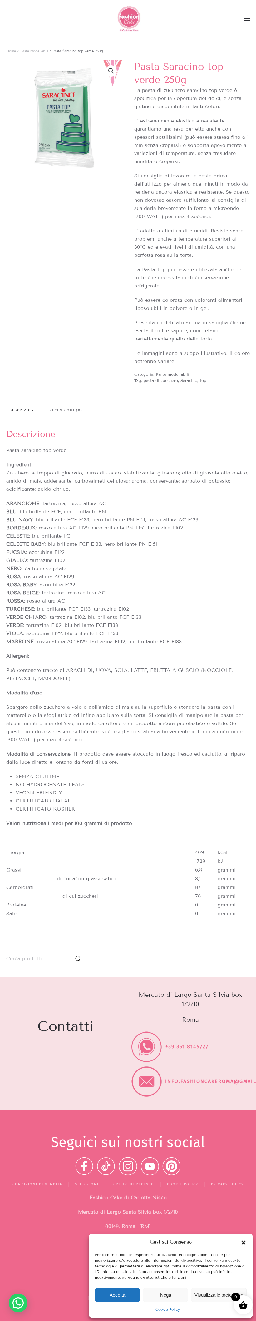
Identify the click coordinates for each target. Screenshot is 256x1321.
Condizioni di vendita (37, 1184)
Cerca (78, 958)
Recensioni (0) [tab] (65, 410)
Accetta (117, 1295)
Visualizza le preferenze (218, 1295)
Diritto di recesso (132, 1184)
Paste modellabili (34, 51)
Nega (165, 1295)
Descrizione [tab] (23, 410)
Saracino (188, 380)
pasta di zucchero (161, 380)
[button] (243, 1242)
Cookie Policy (167, 1309)
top (203, 380)
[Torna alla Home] (128, 19)
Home (11, 51)
